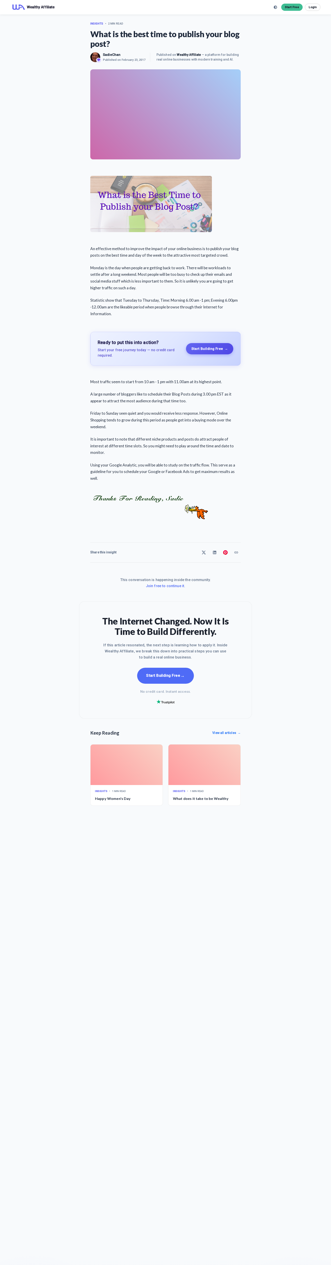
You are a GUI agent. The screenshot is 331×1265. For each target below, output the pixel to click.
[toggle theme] (275, 7)
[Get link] (236, 552)
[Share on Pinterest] (225, 552)
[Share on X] (203, 552)
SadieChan (111, 55)
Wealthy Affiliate (189, 55)
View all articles (226, 733)
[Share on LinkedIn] (214, 552)
